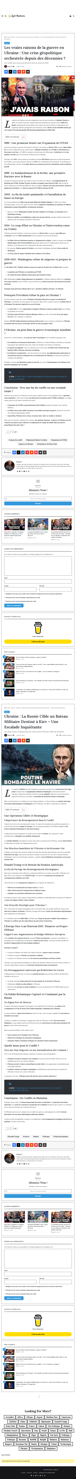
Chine (22, 1422)
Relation (53, 1439)
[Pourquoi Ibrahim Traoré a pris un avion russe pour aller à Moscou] (38, 524)
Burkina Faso (52, 1417)
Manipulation (12, 1435)
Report (9, 66)
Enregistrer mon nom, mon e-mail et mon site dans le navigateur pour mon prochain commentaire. (34, 594)
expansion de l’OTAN (59, 440)
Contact (35, 1472)
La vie (62, 1431)
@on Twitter (5, 1455)
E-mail (6, 586)
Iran (36, 1431)
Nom (6, 578)
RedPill (33, 1439)
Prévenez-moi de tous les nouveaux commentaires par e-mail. (23, 597)
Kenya (53, 1431)
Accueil (7, 37)
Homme (67, 1426)
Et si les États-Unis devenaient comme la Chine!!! (31, 657)
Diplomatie (46, 1422)
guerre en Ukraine (26, 444)
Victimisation (37, 1448)
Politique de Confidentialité (47, 1472)
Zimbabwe (51, 1448)
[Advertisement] (46, 14)
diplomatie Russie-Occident (37, 440)
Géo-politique (54, 1426)
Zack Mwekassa (47, 1469)
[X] (22, 471)
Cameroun (66, 1417)
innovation (26, 1431)
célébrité (33, 1422)
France (32, 1426)
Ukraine (24, 1448)
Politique (66, 1435)
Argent (40, 1417)
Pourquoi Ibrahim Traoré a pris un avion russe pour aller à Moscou (38, 533)
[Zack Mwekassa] (16, 16)
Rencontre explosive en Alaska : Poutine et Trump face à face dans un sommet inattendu (14, 533)
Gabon (41, 1426)
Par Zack (54, 1435)
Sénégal (44, 1444)
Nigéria (43, 1435)
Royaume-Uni (22, 1444)
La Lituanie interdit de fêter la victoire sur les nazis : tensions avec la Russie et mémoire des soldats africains (61, 534)
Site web (41, 586)
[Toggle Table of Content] (22, 137)
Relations (65, 1439)
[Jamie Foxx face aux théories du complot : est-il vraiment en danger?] (9, 674)
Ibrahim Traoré (10, 1431)
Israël (44, 1431)
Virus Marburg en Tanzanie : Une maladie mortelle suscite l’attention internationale (42, 680)
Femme (22, 1426)
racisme (22, 1439)
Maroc (25, 1435)
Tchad (54, 1444)
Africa (20, 1417)
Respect (8, 1444)
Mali (70, 1431)
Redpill (43, 1439)
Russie (13, 37)
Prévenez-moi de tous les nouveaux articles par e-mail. (21, 601)
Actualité (10, 1417)
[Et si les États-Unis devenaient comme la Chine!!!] (9, 659)
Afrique (29, 1417)
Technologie (65, 1444)
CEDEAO (13, 1422)
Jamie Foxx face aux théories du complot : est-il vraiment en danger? (38, 671)
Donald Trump (60, 1422)
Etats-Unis (10, 1426)
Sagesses (55, 1469)
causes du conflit (16, 440)
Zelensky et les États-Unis (47, 444)
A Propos (29, 1472)
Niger (33, 1435)
